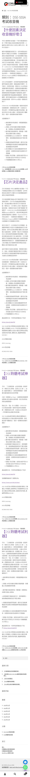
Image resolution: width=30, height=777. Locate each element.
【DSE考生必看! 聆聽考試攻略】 (12, 684)
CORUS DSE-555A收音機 (18, 169)
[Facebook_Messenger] (25, 762)
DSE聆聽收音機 (10, 171)
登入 (3, 747)
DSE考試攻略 (22, 650)
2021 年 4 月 (7, 717)
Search (15, 774)
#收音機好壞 (8, 169)
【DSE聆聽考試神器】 (15, 375)
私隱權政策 (5, 767)
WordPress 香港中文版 (8, 753)
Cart (23, 772)
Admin (17, 26)
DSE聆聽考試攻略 (8, 735)
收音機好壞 (17, 171)
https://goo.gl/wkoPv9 (8, 322)
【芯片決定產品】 (15, 182)
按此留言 (22, 26)
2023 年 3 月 (7, 711)
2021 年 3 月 (7, 719)
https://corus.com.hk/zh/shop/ (11, 482)
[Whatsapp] (25, 767)
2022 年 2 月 (7, 714)
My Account (5, 774)
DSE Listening (21, 519)
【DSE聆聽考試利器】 (15, 534)
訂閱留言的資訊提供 (7, 751)
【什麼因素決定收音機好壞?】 (14, 32)
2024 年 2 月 (7, 708)
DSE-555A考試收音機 (9, 167)
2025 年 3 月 (7, 705)
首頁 (5, 10)
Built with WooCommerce (17, 767)
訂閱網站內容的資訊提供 (8, 749)
